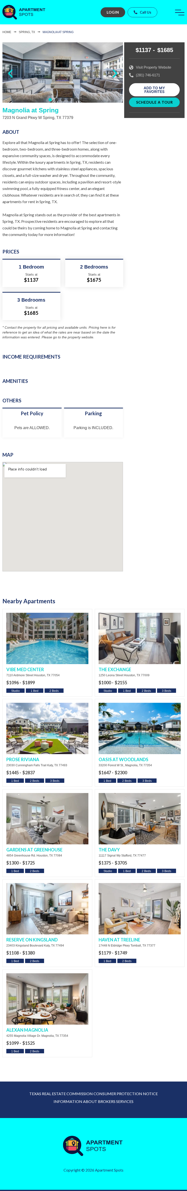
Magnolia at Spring (58, 32)
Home (6, 32)
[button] (10, 73)
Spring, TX (27, 32)
